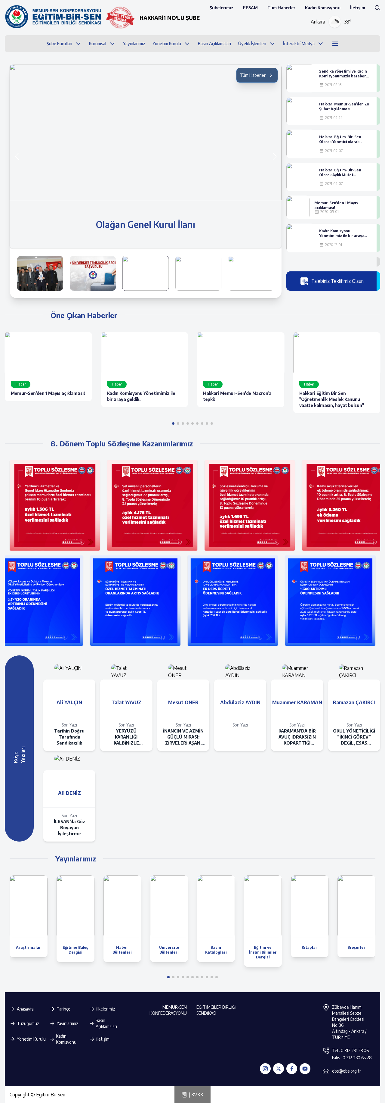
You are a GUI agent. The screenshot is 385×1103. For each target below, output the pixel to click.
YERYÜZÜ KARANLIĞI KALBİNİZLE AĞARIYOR (126, 737)
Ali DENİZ (69, 793)
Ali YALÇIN (69, 702)
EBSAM (250, 7)
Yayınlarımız (67, 1023)
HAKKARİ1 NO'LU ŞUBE (170, 17)
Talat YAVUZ (126, 702)
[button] (274, 156)
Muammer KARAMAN (297, 702)
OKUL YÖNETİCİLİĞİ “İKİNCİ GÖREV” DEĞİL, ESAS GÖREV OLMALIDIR (354, 737)
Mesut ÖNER (183, 702)
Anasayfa (25, 1008)
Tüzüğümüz (28, 1023)
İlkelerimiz (105, 1008)
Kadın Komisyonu (322, 7)
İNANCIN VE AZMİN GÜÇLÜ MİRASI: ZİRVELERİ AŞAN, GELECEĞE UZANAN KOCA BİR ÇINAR (183, 737)
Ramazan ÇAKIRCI (354, 702)
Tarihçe (63, 1008)
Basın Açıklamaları (106, 1023)
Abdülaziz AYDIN (240, 702)
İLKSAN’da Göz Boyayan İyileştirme (69, 827)
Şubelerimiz (221, 7)
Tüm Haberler (281, 7)
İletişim (357, 7)
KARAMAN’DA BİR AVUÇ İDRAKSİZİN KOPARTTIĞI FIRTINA (297, 737)
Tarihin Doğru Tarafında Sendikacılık (69, 736)
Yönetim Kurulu (31, 1039)
